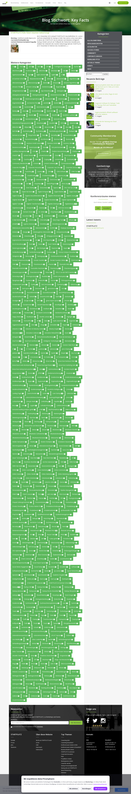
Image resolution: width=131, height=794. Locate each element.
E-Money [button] (32, 220)
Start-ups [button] (54, 579)
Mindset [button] (24, 430)
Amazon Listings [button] (32, 87)
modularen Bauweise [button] (65, 442)
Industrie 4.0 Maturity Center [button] (35, 329)
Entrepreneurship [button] (63, 232)
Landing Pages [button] (17, 393)
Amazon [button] (56, 83)
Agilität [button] (54, 75)
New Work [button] (34, 458)
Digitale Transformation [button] (35, 204)
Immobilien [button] (54, 325)
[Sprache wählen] (110, 3)
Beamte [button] (32, 115)
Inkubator (63, 772)
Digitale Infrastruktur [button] (55, 196)
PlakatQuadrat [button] (17, 498)
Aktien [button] (49, 79)
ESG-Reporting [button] (48, 240)
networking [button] (27, 454)
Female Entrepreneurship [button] (21, 260)
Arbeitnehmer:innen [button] (57, 95)
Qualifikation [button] (28, 514)
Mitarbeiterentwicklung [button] (20, 438)
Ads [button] (65, 71)
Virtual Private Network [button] (62, 651)
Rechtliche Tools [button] (36, 522)
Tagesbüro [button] (60, 607)
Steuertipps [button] (56, 595)
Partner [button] (15, 486)
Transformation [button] (48, 619)
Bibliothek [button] (73, 123)
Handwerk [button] (28, 313)
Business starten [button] (53, 143)
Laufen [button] (45, 393)
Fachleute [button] (50, 252)
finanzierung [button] (55, 268)
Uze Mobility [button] (17, 639)
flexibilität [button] (45, 276)
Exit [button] (31, 248)
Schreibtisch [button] (67, 538)
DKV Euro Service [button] (64, 208)
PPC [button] (63, 498)
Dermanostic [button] (17, 188)
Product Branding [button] (18, 506)
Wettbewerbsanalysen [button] (33, 680)
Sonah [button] (47, 571)
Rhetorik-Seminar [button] (67, 530)
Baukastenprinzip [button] (18, 115)
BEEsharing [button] (43, 115)
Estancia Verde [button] (72, 240)
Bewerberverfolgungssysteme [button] (22, 123)
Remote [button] (55, 526)
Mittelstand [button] (68, 438)
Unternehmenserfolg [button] (19, 631)
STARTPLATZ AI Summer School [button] (60, 583)
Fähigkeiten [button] (16, 256)
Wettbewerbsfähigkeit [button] (52, 680)
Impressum (39, 747)
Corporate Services (94, 56)
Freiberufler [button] (42, 280)
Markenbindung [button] (18, 413)
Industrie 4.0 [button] (17, 329)
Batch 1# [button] (62, 111)
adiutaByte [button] (55, 71)
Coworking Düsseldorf (67, 742)
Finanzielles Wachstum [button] (38, 268)
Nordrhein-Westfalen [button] (31, 462)
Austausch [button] (16, 107)
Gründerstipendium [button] (44, 305)
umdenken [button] (26, 627)
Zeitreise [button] (62, 692)
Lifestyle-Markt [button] (31, 401)
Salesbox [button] (33, 538)
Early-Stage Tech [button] (59, 220)
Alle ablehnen (73, 788)
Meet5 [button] (27, 421)
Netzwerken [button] (40, 454)
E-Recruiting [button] (44, 220)
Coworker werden (66, 763)
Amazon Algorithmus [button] (71, 83)
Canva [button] (71, 147)
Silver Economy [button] (43, 555)
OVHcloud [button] (74, 482)
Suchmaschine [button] (31, 603)
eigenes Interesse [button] (30, 224)
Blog (65, 2)
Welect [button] (75, 672)
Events (90, 66)
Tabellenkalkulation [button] (45, 607)
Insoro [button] (67, 333)
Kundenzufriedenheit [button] (19, 389)
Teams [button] (15, 611)
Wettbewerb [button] (17, 680)
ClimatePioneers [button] (45, 155)
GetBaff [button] (33, 296)
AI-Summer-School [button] (19, 79)
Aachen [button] (77, 67)
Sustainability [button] (17, 607)
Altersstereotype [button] (18, 83)
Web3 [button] (15, 668)
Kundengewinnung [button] (50, 385)
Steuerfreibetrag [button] (42, 595)
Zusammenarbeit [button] (18, 700)
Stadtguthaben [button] (17, 579)
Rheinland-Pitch (93, 59)
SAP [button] (43, 538)
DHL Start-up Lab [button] (70, 188)
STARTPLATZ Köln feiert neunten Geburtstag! (30, 33)
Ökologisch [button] (71, 466)
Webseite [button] (51, 668)
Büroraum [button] (58, 139)
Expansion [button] (55, 248)
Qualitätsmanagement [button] (63, 514)
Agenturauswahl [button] (18, 75)
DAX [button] (28, 184)
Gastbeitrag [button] (62, 284)
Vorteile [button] (27, 659)
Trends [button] (36, 623)
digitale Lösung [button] (72, 196)
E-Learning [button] (63, 216)
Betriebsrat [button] (45, 119)
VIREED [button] (47, 651)
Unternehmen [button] (62, 627)
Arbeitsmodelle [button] (73, 95)
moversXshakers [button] (65, 446)
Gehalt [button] (15, 288)
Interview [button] (33, 345)
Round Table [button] (52, 534)
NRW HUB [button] (73, 462)
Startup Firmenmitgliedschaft (69, 766)
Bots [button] (77, 127)
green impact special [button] (53, 300)
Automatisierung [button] (42, 107)
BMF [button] (59, 127)
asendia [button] (47, 103)
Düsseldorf (106, 208)
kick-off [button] (15, 361)
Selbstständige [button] (56, 543)
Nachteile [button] (54, 450)
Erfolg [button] (39, 236)
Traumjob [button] (76, 619)
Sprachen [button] (16, 575)
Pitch (62, 756)
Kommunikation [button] (54, 369)
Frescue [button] (54, 280)
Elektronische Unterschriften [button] (21, 228)
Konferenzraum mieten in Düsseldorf (71, 747)
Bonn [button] (68, 127)
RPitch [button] (63, 534)
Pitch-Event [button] (63, 494)
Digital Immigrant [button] (44, 192)
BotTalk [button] (15, 131)
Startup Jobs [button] (33, 591)
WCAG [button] (34, 664)
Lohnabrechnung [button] (46, 405)
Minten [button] (35, 430)
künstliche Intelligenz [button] (55, 389)
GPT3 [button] (39, 300)
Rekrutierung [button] (43, 526)
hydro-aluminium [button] (59, 321)
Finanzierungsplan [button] (70, 268)
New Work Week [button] (49, 458)
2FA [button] (48, 67)
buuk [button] (45, 147)
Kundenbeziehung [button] (18, 385)
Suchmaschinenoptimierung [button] (49, 603)
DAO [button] (30, 179)
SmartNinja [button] (41, 559)
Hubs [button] (46, 321)
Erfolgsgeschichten (95, 43)
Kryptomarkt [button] (42, 381)
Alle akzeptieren (100, 788)
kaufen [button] (54, 353)
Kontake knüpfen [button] (70, 369)
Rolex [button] (40, 534)
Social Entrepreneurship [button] (20, 563)
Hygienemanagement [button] (19, 325)
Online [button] (15, 470)
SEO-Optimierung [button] (18, 551)
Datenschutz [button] (54, 179)
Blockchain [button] (49, 127)
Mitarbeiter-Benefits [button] (72, 430)
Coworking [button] (29, 171)
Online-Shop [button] (17, 478)
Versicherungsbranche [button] (48, 647)
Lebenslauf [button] (71, 393)
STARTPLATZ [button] (17, 583)
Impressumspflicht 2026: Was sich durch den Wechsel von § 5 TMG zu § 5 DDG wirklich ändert (107, 87)
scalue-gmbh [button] (54, 538)
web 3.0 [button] (54, 664)
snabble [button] (53, 559)
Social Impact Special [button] (40, 563)
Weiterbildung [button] (47, 672)
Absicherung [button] (17, 71)
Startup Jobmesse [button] (18, 591)
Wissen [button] (29, 684)
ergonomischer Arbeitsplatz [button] (21, 240)
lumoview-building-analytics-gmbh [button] (23, 409)
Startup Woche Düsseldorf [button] (51, 591)
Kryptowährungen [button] (72, 381)
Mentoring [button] (16, 426)
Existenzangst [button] (68, 244)
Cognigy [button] (47, 159)
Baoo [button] (25, 111)
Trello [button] (26, 623)
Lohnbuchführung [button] (63, 405)
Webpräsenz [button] (38, 668)
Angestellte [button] (60, 87)
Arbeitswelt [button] (74, 99)
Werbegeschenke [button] (34, 676)
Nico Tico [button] (16, 462)
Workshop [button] (61, 688)
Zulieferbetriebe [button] (68, 696)
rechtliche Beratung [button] (19, 522)
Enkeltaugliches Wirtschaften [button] (42, 232)
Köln (98, 208)
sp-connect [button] (58, 571)
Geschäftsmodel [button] (33, 292)
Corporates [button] (16, 171)
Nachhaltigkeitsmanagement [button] (37, 450)
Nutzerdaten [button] (33, 466)
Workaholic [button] (33, 688)
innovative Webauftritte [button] (53, 333)
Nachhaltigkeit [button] (17, 450)
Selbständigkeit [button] (27, 543)
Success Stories (93, 50)
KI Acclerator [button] (35, 357)
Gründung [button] (72, 305)
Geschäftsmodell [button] (49, 292)
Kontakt (13, 740)
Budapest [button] (73, 131)
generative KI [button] (52, 288)
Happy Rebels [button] (17, 317)
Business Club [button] (17, 143)
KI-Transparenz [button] (62, 357)
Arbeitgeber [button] (61, 91)
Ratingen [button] (36, 518)
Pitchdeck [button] (76, 494)
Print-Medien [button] (57, 502)
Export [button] (66, 248)
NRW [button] (63, 462)
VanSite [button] (51, 639)
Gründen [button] (67, 300)
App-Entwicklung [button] (47, 91)
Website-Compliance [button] (19, 672)
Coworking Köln (65, 740)
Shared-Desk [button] (43, 551)
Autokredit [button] (29, 107)
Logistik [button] (33, 405)
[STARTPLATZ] (5, 3)
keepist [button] (64, 353)
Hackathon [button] (59, 309)
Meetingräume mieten (67, 761)
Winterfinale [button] (68, 680)
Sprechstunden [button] (43, 575)
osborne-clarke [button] (50, 482)
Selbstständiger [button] (71, 543)
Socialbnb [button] (63, 567)
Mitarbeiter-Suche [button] (18, 434)
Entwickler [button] (16, 236)
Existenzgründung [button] (18, 248)
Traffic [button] (25, 619)
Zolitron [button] (15, 696)
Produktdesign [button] (72, 506)
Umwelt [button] (37, 627)
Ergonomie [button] (68, 236)
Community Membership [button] (20, 163)
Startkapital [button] (66, 579)
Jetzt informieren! (103, 153)
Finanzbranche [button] (39, 264)
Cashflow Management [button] (20, 151)
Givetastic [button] (69, 296)
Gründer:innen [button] (28, 305)
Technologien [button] (65, 611)
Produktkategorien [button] (19, 510)
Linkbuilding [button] (45, 401)
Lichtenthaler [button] (17, 401)
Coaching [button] (27, 159)
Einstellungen (86, 788)
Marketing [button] (46, 413)
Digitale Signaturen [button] (68, 200)
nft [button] (73, 458)
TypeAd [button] (56, 623)
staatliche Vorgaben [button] (60, 575)
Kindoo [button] (26, 361)
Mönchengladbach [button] (18, 446)
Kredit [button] (15, 377)
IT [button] (20, 349)
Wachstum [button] (46, 659)
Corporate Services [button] (73, 167)
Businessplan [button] (34, 147)
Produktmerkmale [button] (50, 510)
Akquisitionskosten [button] (36, 79)
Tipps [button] (43, 615)
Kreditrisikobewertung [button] (72, 377)
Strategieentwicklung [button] (42, 599)
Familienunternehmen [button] (58, 256)
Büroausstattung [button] (69, 135)
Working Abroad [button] (47, 688)
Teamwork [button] (26, 611)
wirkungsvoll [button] (17, 684)
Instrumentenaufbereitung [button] (46, 337)
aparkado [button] (33, 91)
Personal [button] (51, 486)
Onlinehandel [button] (46, 478)
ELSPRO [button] (53, 228)
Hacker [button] (71, 309)
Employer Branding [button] (67, 228)
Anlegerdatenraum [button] (19, 91)
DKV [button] (52, 208)
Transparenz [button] (63, 619)
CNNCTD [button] (16, 159)
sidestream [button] (29, 555)
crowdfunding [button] (32, 175)
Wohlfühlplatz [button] (41, 684)
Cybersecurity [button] (63, 175)
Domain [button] (15, 212)
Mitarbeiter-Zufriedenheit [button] (37, 434)
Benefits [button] (55, 115)
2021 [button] (39, 67)
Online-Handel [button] (17, 474)
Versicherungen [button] (31, 647)
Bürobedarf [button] (16, 139)
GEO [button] (64, 288)
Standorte (13, 747)
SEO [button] (55, 547)
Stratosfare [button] (58, 599)
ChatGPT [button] (16, 155)
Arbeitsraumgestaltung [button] (33, 99)
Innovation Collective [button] (33, 333)
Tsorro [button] (46, 623)
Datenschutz (40, 726)
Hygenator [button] (73, 321)
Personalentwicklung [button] (36, 490)
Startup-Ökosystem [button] (71, 591)
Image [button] (43, 325)
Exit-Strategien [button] (42, 248)
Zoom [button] (46, 696)
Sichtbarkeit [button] (16, 555)
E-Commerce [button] (49, 216)
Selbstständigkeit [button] (18, 547)
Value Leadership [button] (38, 639)
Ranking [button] (25, 518)
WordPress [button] (69, 684)
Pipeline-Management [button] (68, 490)
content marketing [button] (50, 163)
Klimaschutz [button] (37, 361)
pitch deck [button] (51, 494)
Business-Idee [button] (68, 143)
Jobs (12, 745)
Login (115, 2)
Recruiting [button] (16, 526)
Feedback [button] (73, 256)
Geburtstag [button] (75, 284)
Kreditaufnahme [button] (27, 377)
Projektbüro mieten (66, 759)
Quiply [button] (15, 518)
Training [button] (36, 619)
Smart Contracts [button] (27, 559)
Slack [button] (14, 559)
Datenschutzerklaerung (100, 784)
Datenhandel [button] (41, 179)
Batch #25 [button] (51, 111)
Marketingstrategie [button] (19, 417)
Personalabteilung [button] (18, 490)
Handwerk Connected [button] (43, 313)
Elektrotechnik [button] (41, 228)
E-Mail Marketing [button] (18, 220)
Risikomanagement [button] (19, 534)
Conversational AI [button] (67, 163)
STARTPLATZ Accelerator (68, 752)
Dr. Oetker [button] (43, 212)
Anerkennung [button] (47, 87)
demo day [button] (66, 184)
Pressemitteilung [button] (41, 502)
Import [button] (65, 325)
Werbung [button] (47, 676)
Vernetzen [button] (46, 643)
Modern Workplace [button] (47, 442)
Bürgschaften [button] (33, 135)
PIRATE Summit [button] (28, 494)
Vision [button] (33, 655)
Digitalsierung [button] (17, 208)
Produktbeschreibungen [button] (54, 506)
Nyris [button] (61, 466)
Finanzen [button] (52, 264)
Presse (12, 742)
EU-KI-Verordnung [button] (18, 244)
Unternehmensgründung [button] (59, 631)
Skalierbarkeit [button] (58, 555)
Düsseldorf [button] (27, 216)
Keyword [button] (15, 357)
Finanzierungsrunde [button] (19, 272)
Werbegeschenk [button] (18, 676)
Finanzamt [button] (26, 264)
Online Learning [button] (27, 470)
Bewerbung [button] (41, 123)
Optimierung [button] (36, 482)
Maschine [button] (33, 417)
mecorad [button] (68, 417)
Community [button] (71, 159)
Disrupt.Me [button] (31, 208)
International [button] (69, 341)
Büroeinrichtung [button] (31, 139)
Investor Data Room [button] (70, 345)
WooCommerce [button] (55, 684)
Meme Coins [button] (64, 421)
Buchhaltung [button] (40, 131)
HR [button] (38, 321)
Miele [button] (14, 430)
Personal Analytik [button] (66, 486)
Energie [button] (26, 232)
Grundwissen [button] (34, 309)
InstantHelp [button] (28, 337)
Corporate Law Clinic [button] (54, 167)
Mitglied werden (123, 2)
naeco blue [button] (67, 450)
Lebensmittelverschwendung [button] (35, 397)
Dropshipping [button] (55, 212)
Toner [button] (62, 615)
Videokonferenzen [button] (33, 651)
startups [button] (16, 595)
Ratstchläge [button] (48, 518)
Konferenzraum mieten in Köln (69, 745)
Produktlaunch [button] (35, 510)
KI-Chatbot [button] (48, 357)
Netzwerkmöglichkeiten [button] (57, 454)
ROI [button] (32, 534)
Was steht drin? (14, 719)
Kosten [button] (31, 373)
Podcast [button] (42, 498)
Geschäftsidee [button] (17, 292)
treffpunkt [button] (16, 623)
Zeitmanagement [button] (49, 692)
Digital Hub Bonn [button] (28, 192)
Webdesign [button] (26, 668)
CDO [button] (35, 151)
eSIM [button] (60, 240)
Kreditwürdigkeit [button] (18, 381)
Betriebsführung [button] (31, 119)
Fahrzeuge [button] (29, 256)
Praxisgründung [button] (74, 498)
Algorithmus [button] (74, 79)
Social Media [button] (56, 563)
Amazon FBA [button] (17, 87)
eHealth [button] (15, 224)
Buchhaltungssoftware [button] (57, 131)
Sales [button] (23, 538)
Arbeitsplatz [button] (16, 99)
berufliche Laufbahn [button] (70, 115)
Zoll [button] (25, 696)
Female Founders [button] (40, 260)
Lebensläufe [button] (17, 397)
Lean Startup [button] (58, 393)
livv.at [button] (14, 405)
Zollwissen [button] (35, 696)
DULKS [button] (15, 216)
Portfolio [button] (52, 498)
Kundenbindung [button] (34, 385)
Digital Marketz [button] (59, 192)
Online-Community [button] (60, 470)
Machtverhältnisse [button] (55, 409)
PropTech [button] (16, 514)
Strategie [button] (27, 599)
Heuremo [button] (59, 317)
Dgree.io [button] (56, 188)
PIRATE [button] (15, 494)
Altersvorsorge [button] (33, 83)
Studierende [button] (16, 603)
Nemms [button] (15, 454)
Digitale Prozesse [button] (34, 200)
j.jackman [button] (42, 349)
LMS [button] (24, 405)
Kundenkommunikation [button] (69, 385)
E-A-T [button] (37, 216)
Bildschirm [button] (16, 127)
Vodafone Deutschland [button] (48, 655)
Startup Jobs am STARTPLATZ (69, 768)
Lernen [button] (69, 397)
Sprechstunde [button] (29, 575)
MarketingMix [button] (59, 413)
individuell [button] (76, 325)
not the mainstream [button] (50, 462)
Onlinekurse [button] (60, 478)
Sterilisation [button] (28, 595)
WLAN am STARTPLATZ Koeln (44, 740)
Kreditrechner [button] (56, 377)
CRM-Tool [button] (75, 171)
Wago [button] (15, 664)
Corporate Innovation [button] (35, 167)
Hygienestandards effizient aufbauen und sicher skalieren (106, 113)
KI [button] (25, 357)
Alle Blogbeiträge (94, 40)
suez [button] (65, 603)
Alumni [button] (46, 83)
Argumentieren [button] (17, 103)
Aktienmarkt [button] (61, 79)
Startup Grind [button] (42, 587)
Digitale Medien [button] (18, 200)
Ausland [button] (57, 103)
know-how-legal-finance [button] (46, 365)
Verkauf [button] (35, 643)
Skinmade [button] (71, 555)
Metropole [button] (64, 426)
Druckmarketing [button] (70, 212)
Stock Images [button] (70, 595)
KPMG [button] (41, 373)
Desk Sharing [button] (31, 188)
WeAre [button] (44, 664)
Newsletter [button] (63, 458)
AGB (37, 745)
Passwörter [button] (27, 486)
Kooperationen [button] (18, 373)
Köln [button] (41, 369)
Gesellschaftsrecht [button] (18, 296)
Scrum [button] (15, 543)
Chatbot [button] (44, 151)
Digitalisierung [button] (71, 204)
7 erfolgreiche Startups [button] (62, 67)
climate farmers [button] (29, 155)
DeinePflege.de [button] (52, 184)
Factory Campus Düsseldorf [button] (68, 252)
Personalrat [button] (52, 490)
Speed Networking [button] (73, 571)
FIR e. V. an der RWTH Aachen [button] (66, 272)
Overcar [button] (63, 482)
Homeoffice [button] (28, 321)
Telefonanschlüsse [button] (19, 615)
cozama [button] (40, 171)
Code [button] (37, 159)
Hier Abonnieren (76, 723)
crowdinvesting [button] (48, 175)
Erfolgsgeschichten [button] (53, 236)
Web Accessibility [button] (67, 664)
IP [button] (13, 349)
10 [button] (14, 67)
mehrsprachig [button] (51, 421)
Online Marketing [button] (43, 470)
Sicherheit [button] (56, 551)
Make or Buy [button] (70, 409)
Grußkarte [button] (47, 309)
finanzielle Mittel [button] (65, 264)
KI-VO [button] (74, 357)
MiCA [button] (74, 426)
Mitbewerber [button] (55, 438)
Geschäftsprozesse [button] (65, 292)
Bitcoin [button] (38, 127)
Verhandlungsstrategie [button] (20, 643)
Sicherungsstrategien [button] (71, 551)
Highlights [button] (70, 317)
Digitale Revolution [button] (51, 200)
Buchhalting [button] (27, 131)
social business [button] (65, 559)
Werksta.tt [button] (59, 676)
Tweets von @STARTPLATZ (95, 228)
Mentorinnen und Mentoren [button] (34, 426)
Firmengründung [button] (32, 276)
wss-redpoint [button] (74, 688)
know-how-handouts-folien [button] (67, 361)
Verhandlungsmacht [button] (65, 639)
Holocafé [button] (16, 321)
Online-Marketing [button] (48, 474)
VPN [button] (36, 659)
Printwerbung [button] (70, 502)
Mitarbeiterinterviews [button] (39, 438)
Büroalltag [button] (55, 135)
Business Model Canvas (67, 749)
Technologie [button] (51, 611)
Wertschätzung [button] (73, 676)
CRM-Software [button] (62, 171)
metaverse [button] (51, 426)
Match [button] (44, 417)
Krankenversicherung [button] (55, 373)
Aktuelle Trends (93, 62)
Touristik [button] (72, 615)
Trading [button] (15, 619)
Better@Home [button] (59, 119)
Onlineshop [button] (72, 478)
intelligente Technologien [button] (52, 341)
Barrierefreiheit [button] (37, 111)
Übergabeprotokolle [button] (70, 623)
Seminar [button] (45, 547)
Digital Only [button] (16, 196)
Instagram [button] (16, 337)
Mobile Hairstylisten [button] (19, 442)
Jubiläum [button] (15, 353)
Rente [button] (65, 526)
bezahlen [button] (53, 123)
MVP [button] (77, 446)
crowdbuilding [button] (17, 175)
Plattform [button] (31, 498)
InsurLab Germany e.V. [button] (67, 337)
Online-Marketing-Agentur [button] (67, 474)
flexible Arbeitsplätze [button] (60, 276)
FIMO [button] (14, 264)
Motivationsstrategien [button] (47, 446)
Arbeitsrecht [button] (49, 99)
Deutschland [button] (44, 188)
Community (91, 53)
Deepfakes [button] (38, 184)
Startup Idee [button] (55, 587)
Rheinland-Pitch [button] (51, 530)
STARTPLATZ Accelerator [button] (36, 583)
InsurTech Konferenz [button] (32, 341)
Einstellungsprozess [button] (59, 224)
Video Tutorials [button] (17, 651)
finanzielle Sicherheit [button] (19, 268)
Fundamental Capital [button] (19, 284)
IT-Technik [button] (30, 349)
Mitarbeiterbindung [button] (57, 434)
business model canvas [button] (35, 143)
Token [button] (52, 615)
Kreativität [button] (70, 373)
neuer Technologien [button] (19, 458)
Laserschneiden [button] (32, 393)
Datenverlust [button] (17, 184)
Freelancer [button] (30, 280)
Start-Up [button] (43, 579)
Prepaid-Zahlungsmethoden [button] (21, 502)
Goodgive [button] (16, 300)
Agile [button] (30, 75)
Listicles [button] (68, 401)
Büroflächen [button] (45, 139)
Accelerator (92, 47)
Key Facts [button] (75, 353)
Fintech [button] (49, 272)
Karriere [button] (44, 353)
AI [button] (62, 75)
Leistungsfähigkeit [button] (55, 397)
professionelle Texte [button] (68, 510)
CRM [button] (50, 171)
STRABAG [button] (16, 599)
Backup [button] (15, 111)
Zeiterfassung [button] (34, 692)
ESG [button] (37, 240)
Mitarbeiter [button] (57, 430)
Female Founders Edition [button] (58, 260)
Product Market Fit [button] (35, 506)
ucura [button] (14, 627)
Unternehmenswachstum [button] (21, 635)
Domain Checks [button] (28, 212)
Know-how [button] (50, 361)
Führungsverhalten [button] (67, 280)
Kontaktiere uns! (103, 181)
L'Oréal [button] (69, 389)
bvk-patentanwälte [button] (58, 147)
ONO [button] (14, 482)
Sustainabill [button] (30, 607)
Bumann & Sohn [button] (18, 135)
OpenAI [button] (24, 482)
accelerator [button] (30, 71)
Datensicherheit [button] (69, 179)
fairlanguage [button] (42, 256)
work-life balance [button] (18, 688)
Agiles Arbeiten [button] (42, 75)
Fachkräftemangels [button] (36, 252)
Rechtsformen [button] (67, 522)
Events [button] (41, 244)
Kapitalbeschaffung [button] (30, 353)
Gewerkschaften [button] (46, 296)
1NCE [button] (22, 67)
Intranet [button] (45, 345)
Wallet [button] (24, 664)
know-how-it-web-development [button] (22, 365)
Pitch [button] (40, 494)
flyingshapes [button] (17, 280)
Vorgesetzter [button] (65, 655)
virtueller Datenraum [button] (19, 655)
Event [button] (31, 244)
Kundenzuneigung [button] (37, 389)
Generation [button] (39, 288)
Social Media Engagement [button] (21, 567)
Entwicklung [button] (28, 236)
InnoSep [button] (68, 329)
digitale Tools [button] (17, 204)
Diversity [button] (42, 208)
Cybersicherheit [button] (17, 179)
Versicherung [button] (17, 647)
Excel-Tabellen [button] (53, 244)
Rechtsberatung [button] (51, 522)
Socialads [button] (52, 567)
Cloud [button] (57, 155)
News (89, 69)
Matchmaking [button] (56, 417)
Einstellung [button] (44, 224)
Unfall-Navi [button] (48, 627)
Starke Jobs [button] (31, 579)
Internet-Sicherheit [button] (18, 345)
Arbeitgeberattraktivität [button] (20, 95)
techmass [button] (38, 611)
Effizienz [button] (72, 220)
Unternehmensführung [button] (39, 631)
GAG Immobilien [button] (47, 284)
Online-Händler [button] (32, 474)
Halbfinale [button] (16, 313)
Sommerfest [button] (35, 571)
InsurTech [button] (16, 341)
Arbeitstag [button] (62, 99)
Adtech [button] (74, 71)
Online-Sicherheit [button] (32, 478)
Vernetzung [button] (58, 643)
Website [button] (62, 668)
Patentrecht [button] (39, 486)
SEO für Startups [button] (67, 547)
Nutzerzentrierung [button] (48, 466)
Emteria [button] (15, 232)
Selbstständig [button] (42, 543)
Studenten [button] (71, 599)
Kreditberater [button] (42, 377)
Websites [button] (34, 672)
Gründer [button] (15, 305)
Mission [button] (45, 430)
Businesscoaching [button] (18, 147)
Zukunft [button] (56, 696)
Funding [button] (34, 284)
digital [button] (15, 192)
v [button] (27, 639)
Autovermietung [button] (58, 107)
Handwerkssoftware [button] (62, 313)
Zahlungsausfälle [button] (18, 692)
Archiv (37, 742)
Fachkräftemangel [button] (18, 252)
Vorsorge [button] (16, 659)
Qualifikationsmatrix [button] (44, 514)
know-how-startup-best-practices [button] (23, 369)
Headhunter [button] (31, 317)
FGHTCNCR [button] (75, 260)
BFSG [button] (63, 123)
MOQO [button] (32, 446)
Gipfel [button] (58, 296)
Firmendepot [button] (17, 276)
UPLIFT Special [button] (56, 635)
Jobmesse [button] (54, 349)
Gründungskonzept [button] (19, 309)
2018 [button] (31, 67)
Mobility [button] (33, 442)
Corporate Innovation (67, 754)
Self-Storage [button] (33, 547)
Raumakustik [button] (61, 518)
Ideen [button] (33, 325)
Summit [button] (74, 603)
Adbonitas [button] (43, 71)
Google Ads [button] (28, 300)
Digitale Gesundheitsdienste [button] (34, 196)
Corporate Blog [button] (18, 167)
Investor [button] (55, 345)
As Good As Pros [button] (33, 103)
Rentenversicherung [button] (19, 530)
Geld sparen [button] (26, 288)
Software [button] (75, 567)
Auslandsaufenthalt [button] (71, 103)
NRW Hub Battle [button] (18, 466)
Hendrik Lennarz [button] (45, 317)
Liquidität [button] (57, 401)
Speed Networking (66, 770)
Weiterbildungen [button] (62, 672)
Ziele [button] (72, 692)
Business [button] (69, 139)
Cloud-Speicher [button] (69, 155)
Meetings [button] (38, 421)
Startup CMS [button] (28, 587)
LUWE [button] (41, 409)
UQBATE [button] (69, 635)
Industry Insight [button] (55, 329)
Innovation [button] (17, 333)
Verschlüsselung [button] (72, 643)
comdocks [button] (59, 159)
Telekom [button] (33, 615)
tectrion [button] (77, 611)
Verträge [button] (64, 647)
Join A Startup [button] (67, 349)
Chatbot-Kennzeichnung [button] (60, 151)
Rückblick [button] (73, 534)
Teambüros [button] (73, 607)
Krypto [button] (31, 381)
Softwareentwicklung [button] (19, 571)
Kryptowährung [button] (56, 381)
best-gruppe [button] (16, 119)
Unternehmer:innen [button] (40, 635)
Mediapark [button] (16, 421)
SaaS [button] (14, 538)
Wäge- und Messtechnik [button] (63, 659)
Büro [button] (44, 135)
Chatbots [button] (76, 151)
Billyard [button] (28, 127)
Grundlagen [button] (59, 305)
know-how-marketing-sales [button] (68, 365)
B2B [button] (70, 107)
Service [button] (32, 551)
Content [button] (36, 163)
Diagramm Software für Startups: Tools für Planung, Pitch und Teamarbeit (107, 104)
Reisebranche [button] (29, 526)
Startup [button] (16, 587)
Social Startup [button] (39, 567)
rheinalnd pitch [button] (35, 530)
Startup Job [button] (68, 587)
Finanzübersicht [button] (35, 272)
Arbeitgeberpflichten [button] (39, 95)
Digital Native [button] (74, 192)
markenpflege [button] (33, 413)
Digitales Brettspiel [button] (54, 204)
